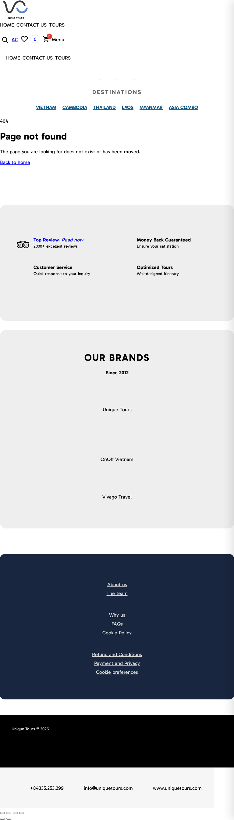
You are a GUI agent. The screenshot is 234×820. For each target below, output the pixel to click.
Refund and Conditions (117, 654)
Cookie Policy (117, 633)
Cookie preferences (117, 672)
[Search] (4, 39)
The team (117, 593)
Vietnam (46, 107)
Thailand (104, 107)
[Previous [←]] (2, 819)
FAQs (117, 624)
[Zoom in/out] (21, 813)
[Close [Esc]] (2, 813)
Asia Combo (183, 107)
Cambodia (74, 107)
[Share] (8, 813)
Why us (117, 615)
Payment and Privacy (117, 663)
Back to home (15, 162)
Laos (127, 107)
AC (15, 39)
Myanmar (151, 107)
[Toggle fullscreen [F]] (15, 813)
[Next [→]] (8, 819)
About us (117, 584)
